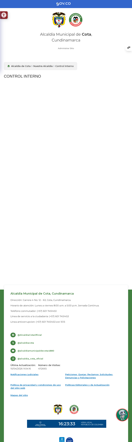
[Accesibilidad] (3, 15)
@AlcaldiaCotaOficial (30, 335)
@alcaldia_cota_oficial (30, 358)
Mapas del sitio (19, 395)
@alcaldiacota (26, 343)
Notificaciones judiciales (24, 374)
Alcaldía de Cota (21, 66)
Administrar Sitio (66, 48)
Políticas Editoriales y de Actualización (87, 385)
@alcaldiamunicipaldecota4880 (36, 350)
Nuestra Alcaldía (43, 66)
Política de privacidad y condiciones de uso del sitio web (35, 386)
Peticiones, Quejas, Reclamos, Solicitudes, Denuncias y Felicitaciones (89, 376)
